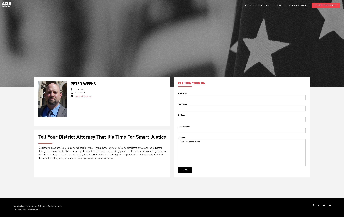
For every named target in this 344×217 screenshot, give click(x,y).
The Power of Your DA (297, 5)
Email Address (184, 126)
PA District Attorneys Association (257, 5)
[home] (6, 3)
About (279, 5)
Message (181, 137)
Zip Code (181, 115)
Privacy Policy (20, 209)
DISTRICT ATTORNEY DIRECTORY (326, 5)
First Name (182, 93)
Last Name (182, 104)
